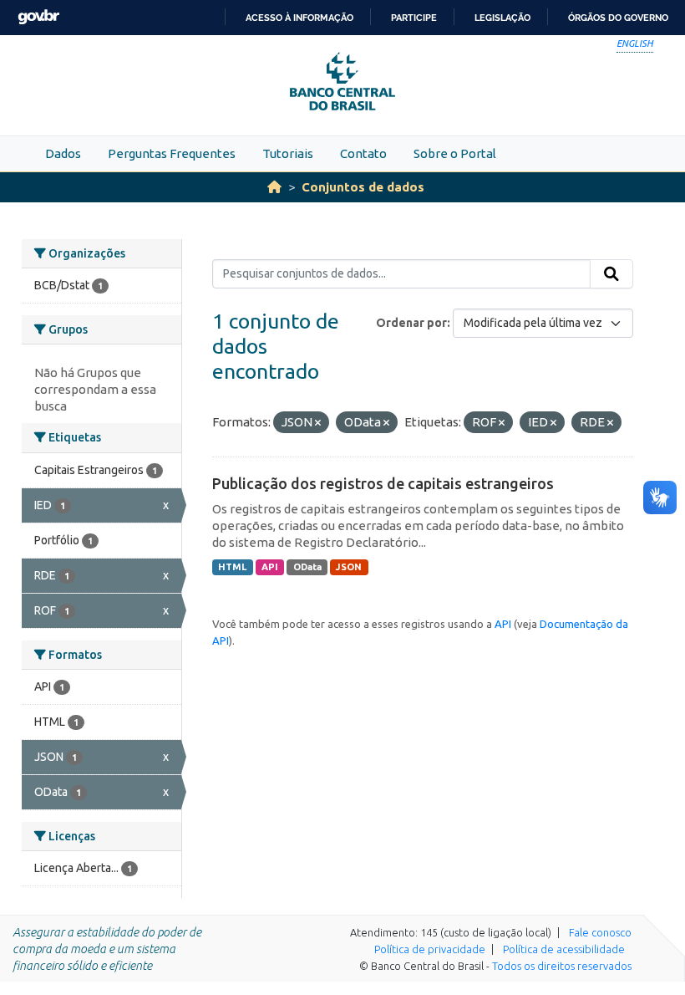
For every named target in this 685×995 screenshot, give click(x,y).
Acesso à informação (299, 17)
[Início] (274, 187)
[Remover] (318, 423)
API (269, 567)
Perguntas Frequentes (172, 153)
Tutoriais (287, 153)
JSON (349, 567)
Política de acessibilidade (564, 949)
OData (307, 567)
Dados (63, 153)
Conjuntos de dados (363, 187)
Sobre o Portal (455, 153)
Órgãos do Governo (618, 17)
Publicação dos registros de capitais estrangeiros (383, 483)
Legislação (502, 17)
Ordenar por (411, 322)
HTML (232, 567)
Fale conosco (600, 932)
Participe (414, 17)
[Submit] (611, 274)
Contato (363, 153)
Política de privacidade (429, 949)
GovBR (38, 17)
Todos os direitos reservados (562, 966)
